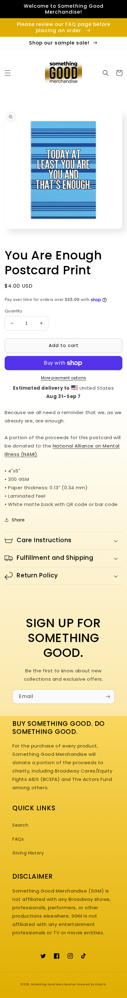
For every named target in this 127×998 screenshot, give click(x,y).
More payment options (63, 377)
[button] (7, 73)
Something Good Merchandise (53, 984)
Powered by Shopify (91, 984)
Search (20, 825)
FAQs (18, 839)
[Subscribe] (107, 696)
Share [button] (18, 520)
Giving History (28, 853)
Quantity (13, 311)
